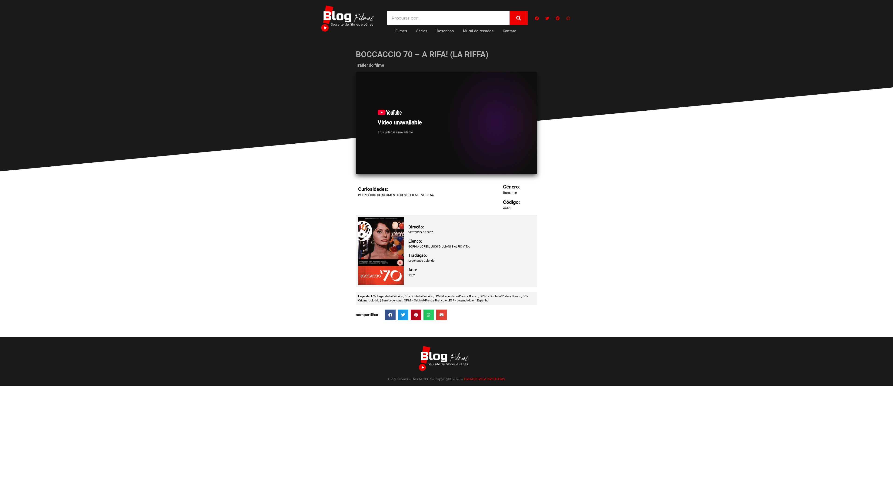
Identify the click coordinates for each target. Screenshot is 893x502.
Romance (510, 193)
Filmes (401, 31)
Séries (421, 31)
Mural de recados (478, 31)
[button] (537, 18)
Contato (509, 31)
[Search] (519, 18)
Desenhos (445, 31)
